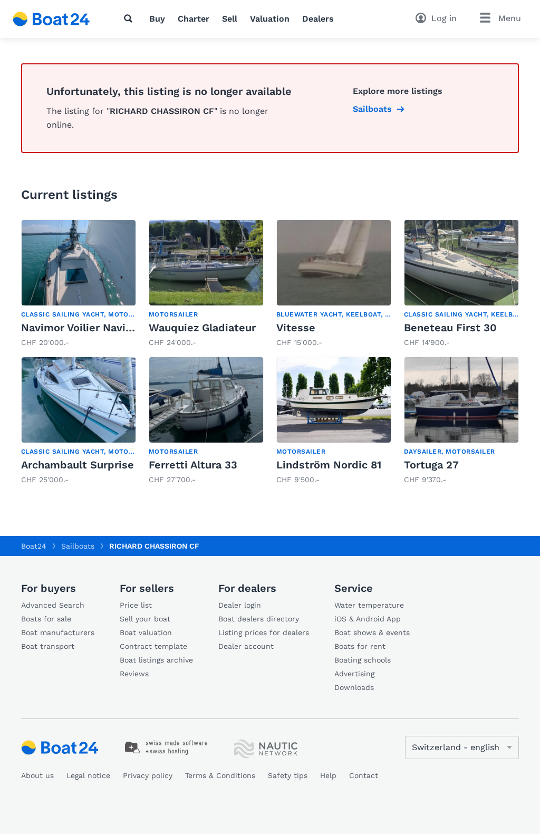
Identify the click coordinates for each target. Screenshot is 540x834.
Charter (193, 19)
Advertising (354, 673)
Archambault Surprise (77, 464)
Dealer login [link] (239, 605)
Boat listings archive (156, 660)
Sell (229, 19)
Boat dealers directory (258, 619)
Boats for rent (359, 646)
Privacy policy (147, 775)
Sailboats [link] (372, 109)
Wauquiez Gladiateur (202, 327)
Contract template (153, 646)
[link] (78, 283)
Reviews (134, 673)
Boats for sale (46, 619)
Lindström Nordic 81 (328, 464)
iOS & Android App (367, 619)
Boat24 (33, 546)
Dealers (318, 19)
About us (37, 775)
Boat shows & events (372, 632)
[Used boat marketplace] (51, 19)
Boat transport (47, 646)
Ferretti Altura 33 (193, 464)
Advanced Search (52, 605)
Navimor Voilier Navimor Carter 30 (109, 327)
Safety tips (287, 775)
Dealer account (246, 646)
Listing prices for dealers (263, 632)
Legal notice (88, 775)
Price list (136, 605)
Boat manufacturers (57, 632)
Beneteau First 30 (450, 327)
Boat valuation (146, 632)
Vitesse (295, 327)
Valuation (270, 19)
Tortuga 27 (431, 464)
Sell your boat (145, 619)
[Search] (130, 18)
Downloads (354, 687)
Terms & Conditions (220, 775)
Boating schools (362, 660)
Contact (363, 775)
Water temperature (369, 605)
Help (328, 775)
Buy (157, 19)
